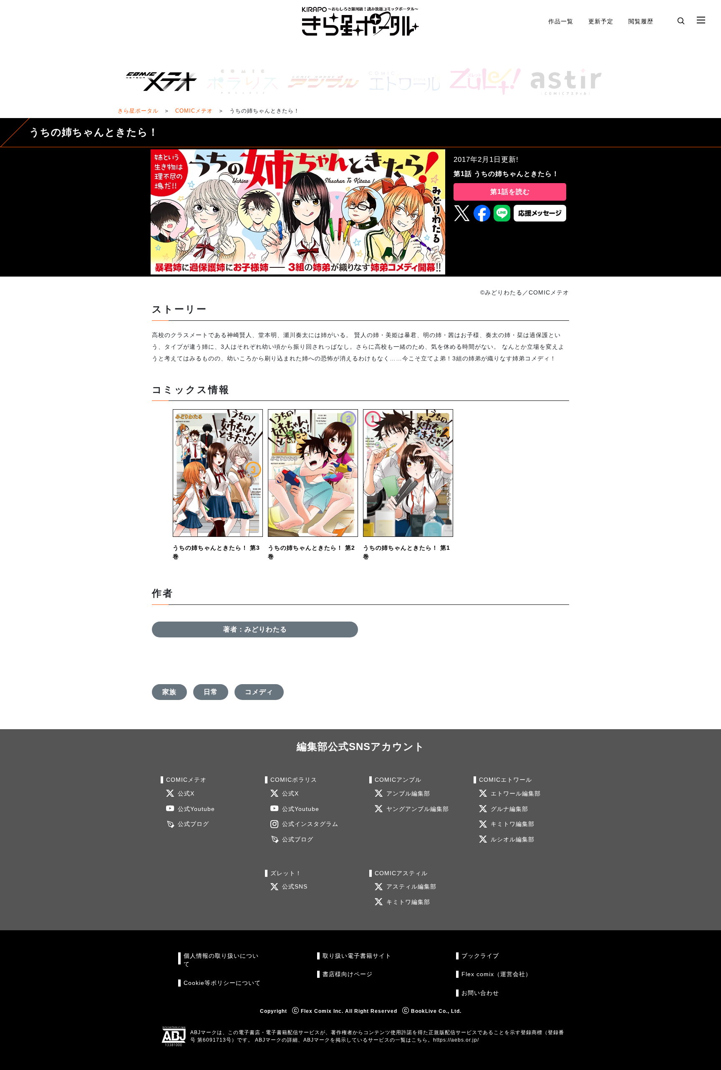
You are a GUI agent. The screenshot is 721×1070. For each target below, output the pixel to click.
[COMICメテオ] (158, 81)
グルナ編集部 (509, 809)
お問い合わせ (480, 993)
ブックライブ (480, 956)
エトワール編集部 (516, 794)
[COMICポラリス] (239, 81)
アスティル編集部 (411, 887)
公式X (186, 794)
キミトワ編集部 (512, 824)
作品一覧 (560, 21)
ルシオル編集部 (512, 839)
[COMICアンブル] (320, 81)
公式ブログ (193, 824)
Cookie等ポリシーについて (222, 983)
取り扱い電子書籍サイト (357, 956)
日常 (211, 691)
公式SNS (295, 887)
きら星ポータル (138, 111)
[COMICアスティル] (562, 81)
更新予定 (600, 21)
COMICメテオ (194, 111)
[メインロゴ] (360, 21)
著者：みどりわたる (255, 629)
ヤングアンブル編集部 (417, 809)
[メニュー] (701, 20)
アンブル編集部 (408, 794)
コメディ (259, 691)
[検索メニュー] (681, 20)
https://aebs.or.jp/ (456, 1040)
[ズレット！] (481, 81)
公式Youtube (196, 809)
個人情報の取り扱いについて (221, 960)
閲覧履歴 (640, 21)
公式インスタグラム (310, 824)
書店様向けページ (348, 974)
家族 (169, 691)
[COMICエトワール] (401, 81)
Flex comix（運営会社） (496, 974)
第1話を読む (510, 191)
